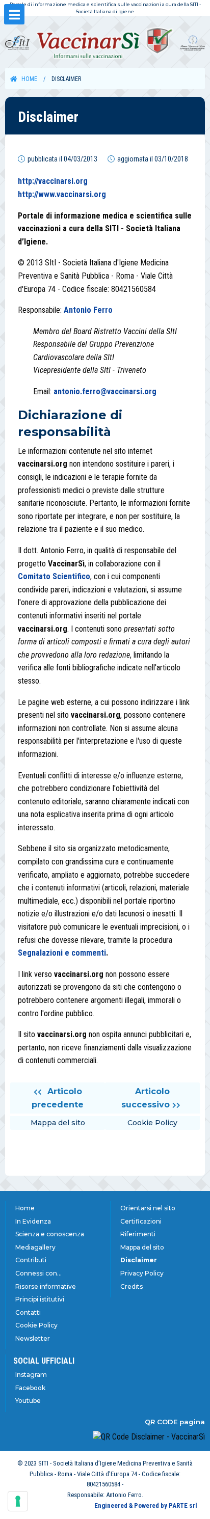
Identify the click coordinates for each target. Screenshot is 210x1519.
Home (29, 79)
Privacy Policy (142, 1273)
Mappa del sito (142, 1247)
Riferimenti (137, 1234)
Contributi (30, 1260)
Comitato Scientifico (54, 576)
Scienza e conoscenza (49, 1234)
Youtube (28, 1400)
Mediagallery (35, 1247)
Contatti (28, 1312)
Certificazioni (141, 1221)
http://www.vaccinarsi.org (62, 194)
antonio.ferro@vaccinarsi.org (105, 391)
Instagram (31, 1374)
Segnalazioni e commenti (62, 953)
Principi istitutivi (39, 1299)
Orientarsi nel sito (147, 1208)
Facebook (30, 1388)
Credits (131, 1286)
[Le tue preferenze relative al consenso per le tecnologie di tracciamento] (18, 1501)
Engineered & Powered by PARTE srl (145, 1505)
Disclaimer (138, 1260)
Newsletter (32, 1338)
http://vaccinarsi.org (53, 181)
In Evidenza (33, 1221)
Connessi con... (38, 1273)
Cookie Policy (36, 1325)
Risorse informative (45, 1286)
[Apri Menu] (14, 14)
